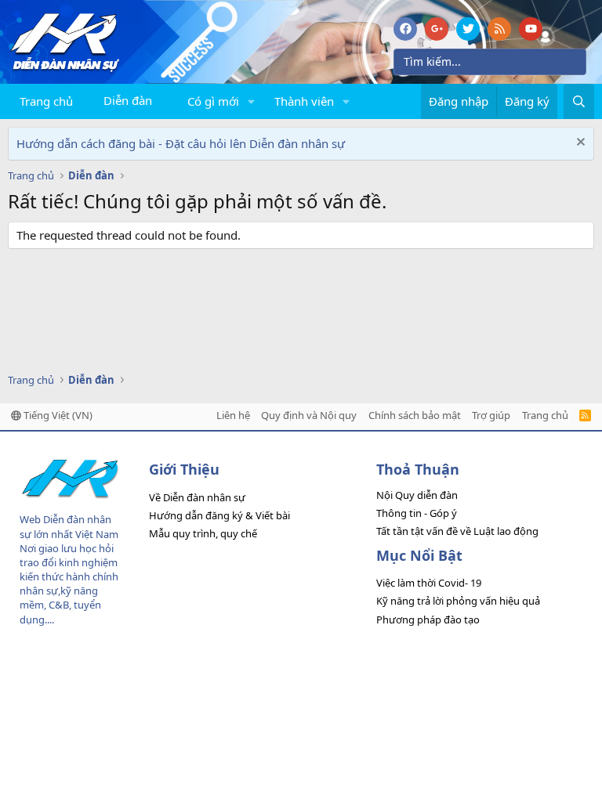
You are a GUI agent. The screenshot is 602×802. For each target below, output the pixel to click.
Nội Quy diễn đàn (417, 495)
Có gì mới (213, 101)
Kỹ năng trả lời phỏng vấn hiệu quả (458, 601)
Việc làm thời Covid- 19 (428, 583)
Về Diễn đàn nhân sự (197, 497)
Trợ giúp (491, 415)
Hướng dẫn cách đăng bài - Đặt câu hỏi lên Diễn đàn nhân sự (180, 143)
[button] (252, 101)
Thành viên (304, 101)
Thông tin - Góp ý (416, 513)
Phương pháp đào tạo (428, 619)
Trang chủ (46, 101)
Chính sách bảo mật (414, 415)
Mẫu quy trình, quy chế (203, 533)
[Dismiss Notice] (579, 143)
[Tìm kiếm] (579, 101)
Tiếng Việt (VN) (56, 415)
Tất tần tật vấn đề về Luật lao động (457, 531)
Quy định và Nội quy (309, 415)
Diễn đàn (127, 100)
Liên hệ (233, 415)
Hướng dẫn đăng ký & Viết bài (219, 515)
